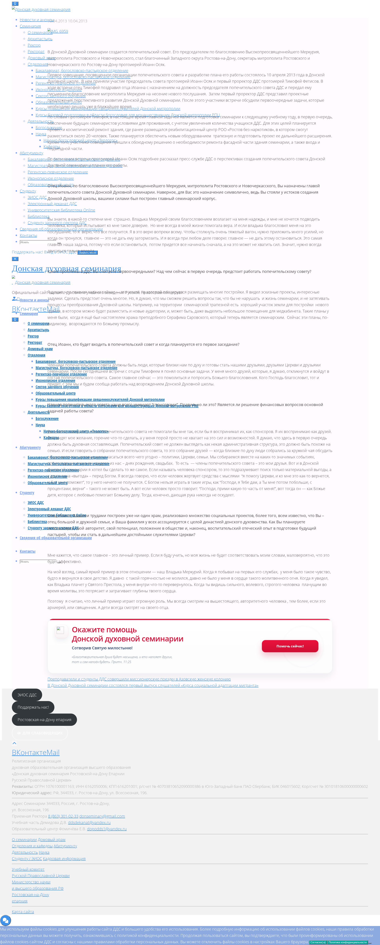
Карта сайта (23, 911)
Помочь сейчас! (290, 646)
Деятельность (25, 852)
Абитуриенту (65, 845)
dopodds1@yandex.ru (107, 828)
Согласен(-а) (318, 942)
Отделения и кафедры (32, 845)
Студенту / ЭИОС (27, 858)
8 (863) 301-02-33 (63, 816)
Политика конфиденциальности (348, 942)
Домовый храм (52, 839)
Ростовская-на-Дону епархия (44, 719)
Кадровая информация (64, 858)
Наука (44, 852)
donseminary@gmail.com (102, 816)
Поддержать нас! (28, 252)
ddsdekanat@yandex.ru (89, 822)
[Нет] (369, 943)
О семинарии (24, 839)
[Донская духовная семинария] (41, 282)
